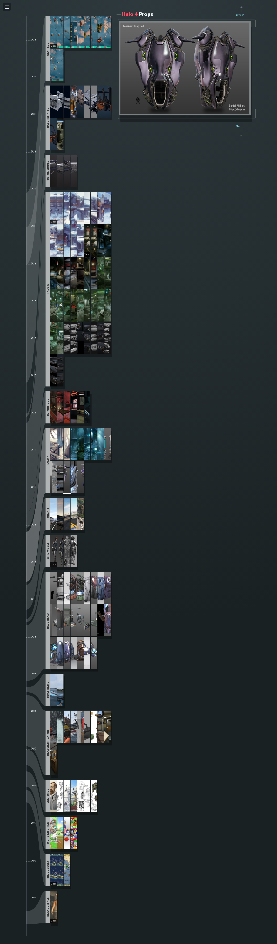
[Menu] (7, 7)
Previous (239, 15)
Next (238, 126)
